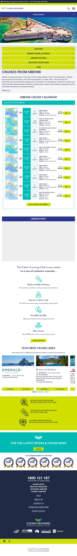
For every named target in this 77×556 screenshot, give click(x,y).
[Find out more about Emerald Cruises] (12, 371)
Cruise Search (38, 15)
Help (38, 495)
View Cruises (26, 389)
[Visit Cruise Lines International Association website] (16, 531)
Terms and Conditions (38, 507)
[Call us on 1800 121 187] (68, 8)
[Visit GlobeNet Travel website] (37, 531)
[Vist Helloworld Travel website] (46, 531)
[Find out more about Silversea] (46, 370)
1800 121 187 (38, 477)
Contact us (38, 503)
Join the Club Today (38, 340)
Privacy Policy (38, 511)
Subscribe (39, 449)
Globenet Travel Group (43, 550)
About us (38, 499)
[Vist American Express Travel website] (58, 531)
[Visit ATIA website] (27, 531)
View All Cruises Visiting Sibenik (38, 204)
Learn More (10, 389)
